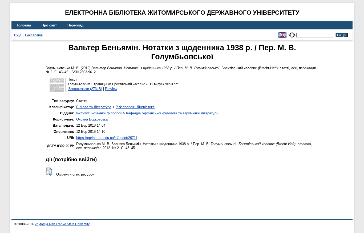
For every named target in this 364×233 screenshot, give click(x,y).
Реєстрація (34, 35)
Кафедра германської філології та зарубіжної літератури (172, 113)
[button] (49, 172)
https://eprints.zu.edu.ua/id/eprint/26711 (106, 138)
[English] (282, 33)
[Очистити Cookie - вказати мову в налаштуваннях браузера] (292, 33)
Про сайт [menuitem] (49, 25)
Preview (111, 89)
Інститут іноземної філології (99, 113)
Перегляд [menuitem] (75, 25)
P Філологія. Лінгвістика (135, 107)
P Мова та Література (93, 107)
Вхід (17, 35)
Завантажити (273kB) (85, 89)
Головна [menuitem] (24, 25)
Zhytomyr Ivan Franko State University (62, 224)
